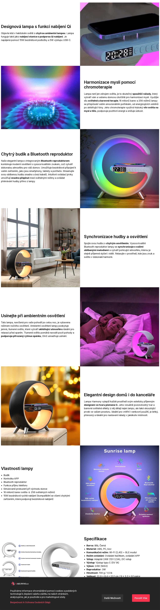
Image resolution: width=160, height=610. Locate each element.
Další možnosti (112, 598)
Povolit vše (141, 598)
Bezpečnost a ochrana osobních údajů (30, 602)
